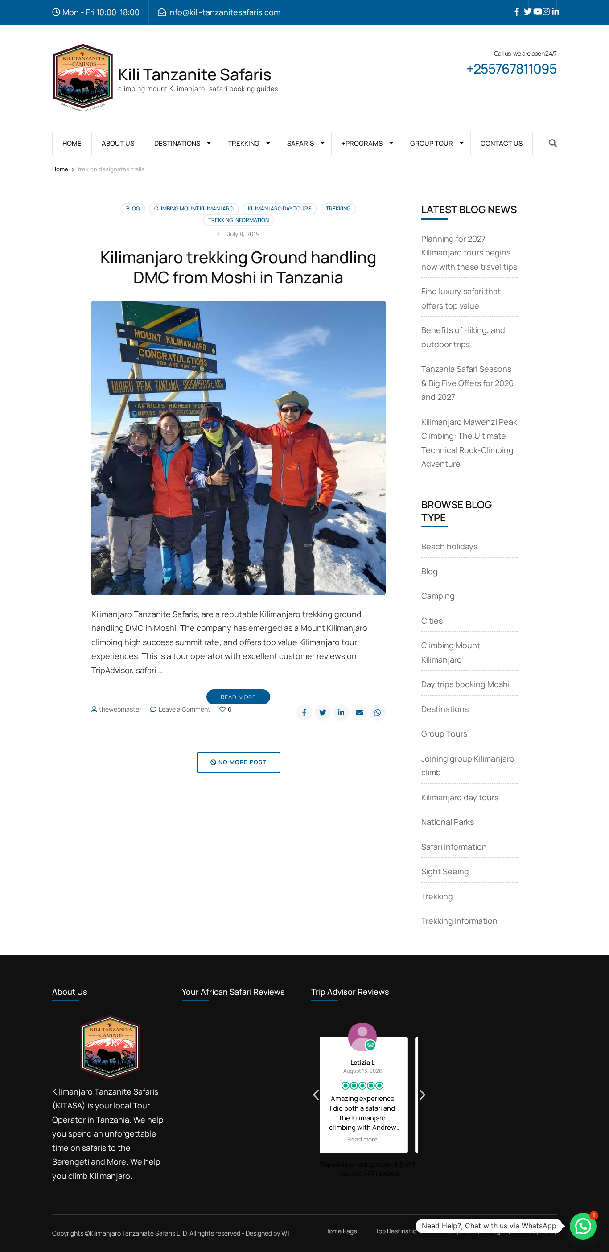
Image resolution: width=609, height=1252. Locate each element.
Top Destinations (399, 1231)
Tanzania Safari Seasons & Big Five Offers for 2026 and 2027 (467, 382)
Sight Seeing (445, 871)
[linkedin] (551, 5)
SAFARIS (300, 143)
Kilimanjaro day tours (280, 208)
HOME (72, 143)
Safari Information (454, 846)
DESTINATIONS (177, 143)
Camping (438, 595)
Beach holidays (449, 546)
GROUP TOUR (431, 143)
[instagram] (542, 5)
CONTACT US (502, 143)
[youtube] (533, 5)
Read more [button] (369, 1139)
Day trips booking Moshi (465, 684)
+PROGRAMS (362, 143)
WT (286, 1233)
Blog (133, 208)
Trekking (338, 208)
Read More (238, 697)
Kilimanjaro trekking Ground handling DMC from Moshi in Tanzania (238, 267)
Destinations (445, 709)
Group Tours (444, 733)
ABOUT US (118, 143)
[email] (359, 712)
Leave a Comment (184, 709)
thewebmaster (120, 709)
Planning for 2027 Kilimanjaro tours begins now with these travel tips (469, 252)
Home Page (341, 1231)
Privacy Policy (537, 1231)
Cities (432, 620)
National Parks (447, 821)
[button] (421, 1097)
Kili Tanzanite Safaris (195, 74)
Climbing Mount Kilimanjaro (194, 208)
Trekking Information (238, 220)
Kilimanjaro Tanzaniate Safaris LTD (138, 1233)
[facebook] (514, 5)
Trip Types (455, 1231)
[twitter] (523, 5)
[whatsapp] (378, 712)
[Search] (553, 143)
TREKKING (243, 143)
